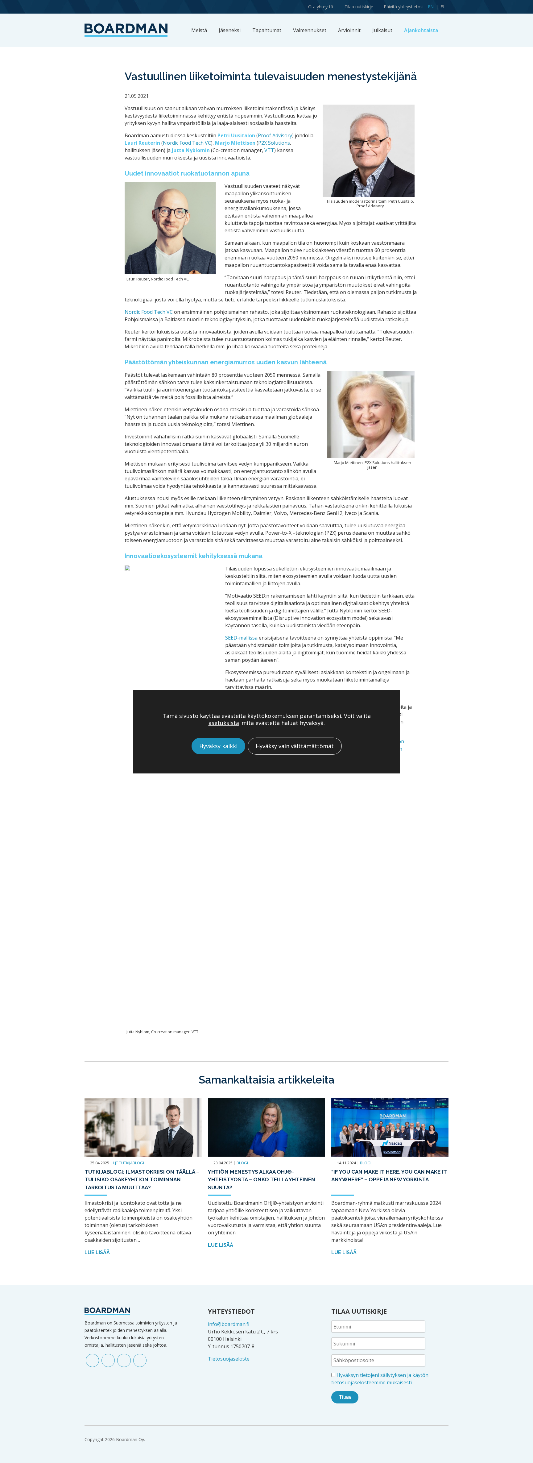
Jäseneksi (230, 30)
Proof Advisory (275, 135)
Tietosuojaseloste (229, 1358)
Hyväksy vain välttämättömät (295, 746)
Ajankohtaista (421, 30)
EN (431, 7)
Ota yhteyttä (320, 7)
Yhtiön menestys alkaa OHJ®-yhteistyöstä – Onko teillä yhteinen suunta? (261, 1180)
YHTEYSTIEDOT (231, 1311)
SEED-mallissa (241, 637)
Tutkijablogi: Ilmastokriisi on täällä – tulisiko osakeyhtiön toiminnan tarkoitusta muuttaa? (142, 1180)
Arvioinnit (349, 30)
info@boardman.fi (228, 1324)
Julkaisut (382, 30)
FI (442, 7)
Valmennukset (309, 30)
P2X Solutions (274, 142)
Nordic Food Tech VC (187, 142)
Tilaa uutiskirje (359, 7)
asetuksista (224, 722)
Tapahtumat (266, 30)
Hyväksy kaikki (218, 746)
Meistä (199, 30)
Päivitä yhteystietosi (404, 7)
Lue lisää (98, 1252)
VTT (269, 150)
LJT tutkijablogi (128, 1163)
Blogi (242, 1163)
